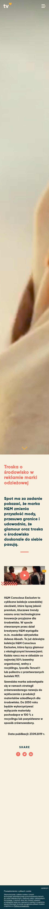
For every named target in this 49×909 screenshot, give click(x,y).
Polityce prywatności (21, 906)
